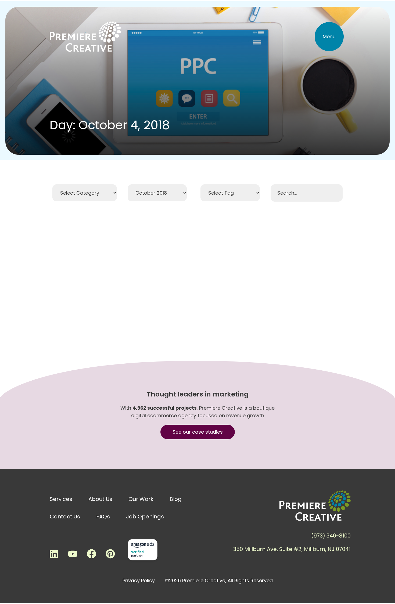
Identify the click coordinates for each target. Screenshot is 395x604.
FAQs (103, 516)
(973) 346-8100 (331, 535)
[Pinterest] (110, 554)
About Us (100, 499)
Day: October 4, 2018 (110, 125)
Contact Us (65, 516)
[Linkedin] (53, 554)
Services (61, 499)
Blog (176, 499)
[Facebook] (91, 554)
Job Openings (145, 516)
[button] (329, 36)
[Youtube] (72, 554)
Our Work (140, 499)
